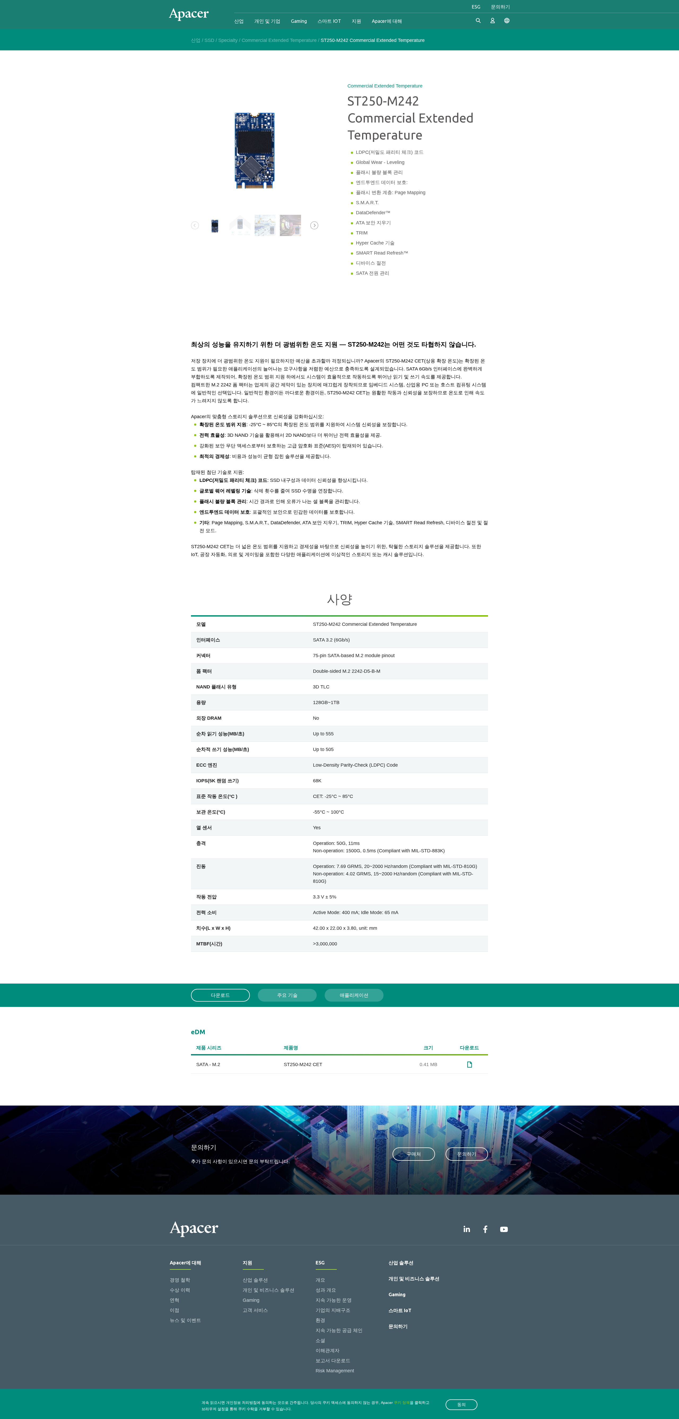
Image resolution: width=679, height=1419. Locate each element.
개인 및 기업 (267, 21)
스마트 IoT (400, 1310)
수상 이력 (180, 1290)
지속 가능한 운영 (334, 1300)
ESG (476, 6)
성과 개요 (326, 1290)
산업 (239, 21)
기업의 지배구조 (333, 1310)
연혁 (174, 1300)
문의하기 (500, 6)
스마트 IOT (329, 21)
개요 (320, 1280)
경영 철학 (180, 1280)
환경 (320, 1320)
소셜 (320, 1340)
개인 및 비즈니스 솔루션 (268, 1290)
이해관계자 (328, 1350)
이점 (174, 1310)
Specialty (228, 40)
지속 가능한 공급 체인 (339, 1330)
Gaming (299, 21)
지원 (356, 21)
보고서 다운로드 (333, 1360)
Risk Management (335, 1370)
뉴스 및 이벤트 (185, 1320)
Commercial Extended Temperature (279, 40)
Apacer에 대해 (387, 21)
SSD (209, 40)
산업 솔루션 (255, 1280)
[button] (314, 225)
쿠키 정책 (402, 1402)
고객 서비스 (255, 1310)
